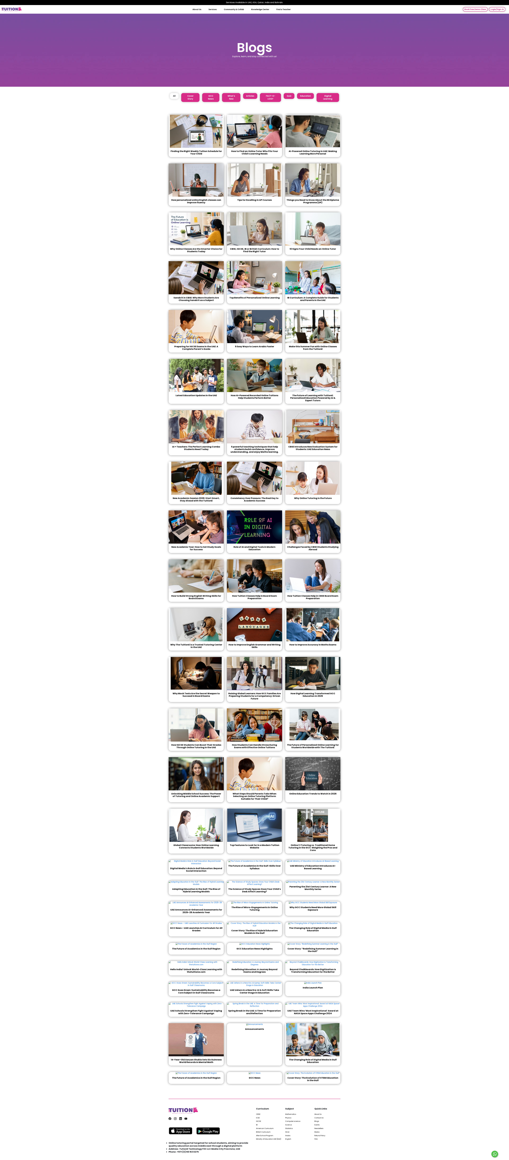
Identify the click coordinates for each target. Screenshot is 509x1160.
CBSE (258, 1114)
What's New (231, 97)
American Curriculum (265, 1128)
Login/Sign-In (497, 9)
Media (316, 1132)
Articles (250, 96)
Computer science (292, 1121)
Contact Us (319, 1118)
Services (213, 9)
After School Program (264, 1136)
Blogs (316, 1121)
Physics (288, 1118)
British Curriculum (263, 1132)
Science (288, 1125)
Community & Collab (234, 9)
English (288, 1139)
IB (257, 1125)
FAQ (315, 1139)
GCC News (211, 97)
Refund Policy (319, 1136)
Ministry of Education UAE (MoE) (268, 1139)
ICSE (258, 1118)
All (174, 96)
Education (305, 96)
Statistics (289, 1128)
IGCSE (258, 1121)
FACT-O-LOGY (270, 97)
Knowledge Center (260, 9)
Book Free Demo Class (475, 9)
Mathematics (290, 1114)
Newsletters (318, 1128)
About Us (196, 9)
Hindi (287, 1132)
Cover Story (190, 97)
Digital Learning (327, 97)
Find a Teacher (283, 9)
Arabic (288, 1136)
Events (317, 1125)
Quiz (289, 96)
